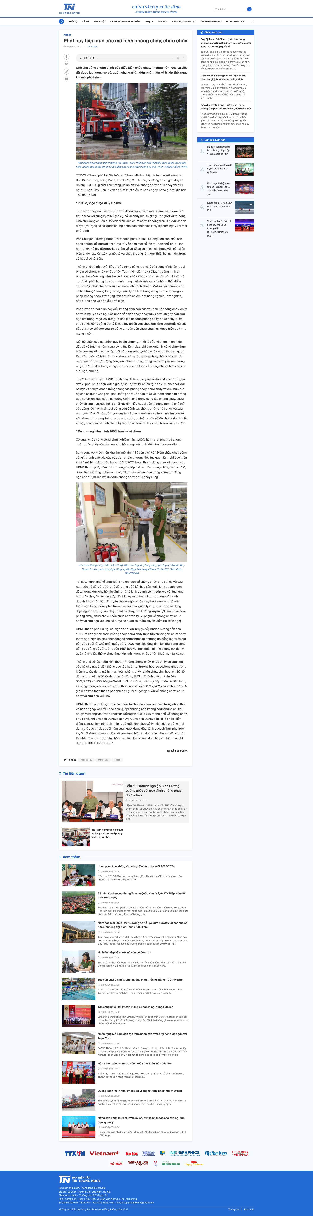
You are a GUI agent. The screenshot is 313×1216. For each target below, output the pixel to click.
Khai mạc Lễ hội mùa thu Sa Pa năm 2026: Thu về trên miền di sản (218, 188)
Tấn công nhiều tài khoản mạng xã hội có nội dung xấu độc (135, 1007)
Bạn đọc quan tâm (215, 139)
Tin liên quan (74, 773)
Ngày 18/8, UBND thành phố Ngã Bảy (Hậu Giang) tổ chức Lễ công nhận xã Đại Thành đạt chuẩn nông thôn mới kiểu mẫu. (141, 1075)
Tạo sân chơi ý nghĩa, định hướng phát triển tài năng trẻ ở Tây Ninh (140, 979)
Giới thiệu (249, 1209)
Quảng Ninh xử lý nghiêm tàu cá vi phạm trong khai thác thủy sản (140, 1090)
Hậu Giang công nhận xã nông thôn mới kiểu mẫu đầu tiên (135, 1063)
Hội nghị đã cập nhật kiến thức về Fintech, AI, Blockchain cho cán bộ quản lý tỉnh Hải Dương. (142, 1133)
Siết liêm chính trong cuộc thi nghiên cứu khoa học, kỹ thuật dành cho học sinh (223, 77)
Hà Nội (94, 46)
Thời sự (73, 21)
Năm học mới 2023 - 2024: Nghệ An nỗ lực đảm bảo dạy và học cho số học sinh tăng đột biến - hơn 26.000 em (142, 925)
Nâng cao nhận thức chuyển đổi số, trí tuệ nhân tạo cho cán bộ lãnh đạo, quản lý (141, 1120)
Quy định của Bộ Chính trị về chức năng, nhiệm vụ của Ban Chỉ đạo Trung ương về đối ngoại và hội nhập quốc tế (226, 43)
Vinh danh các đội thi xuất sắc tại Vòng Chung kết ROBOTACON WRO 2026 (219, 228)
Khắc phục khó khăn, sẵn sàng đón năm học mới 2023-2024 (136, 866)
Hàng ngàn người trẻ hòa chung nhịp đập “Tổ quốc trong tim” (218, 150)
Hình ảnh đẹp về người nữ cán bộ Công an (124, 952)
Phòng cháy (86, 759)
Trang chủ (234, 1209)
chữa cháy (103, 759)
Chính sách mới (213, 32)
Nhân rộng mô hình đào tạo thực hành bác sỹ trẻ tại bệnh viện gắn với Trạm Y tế (142, 1036)
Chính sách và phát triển (125, 21)
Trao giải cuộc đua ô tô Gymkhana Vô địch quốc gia (219, 168)
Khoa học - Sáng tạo (183, 21)
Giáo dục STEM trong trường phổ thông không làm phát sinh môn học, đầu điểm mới (226, 106)
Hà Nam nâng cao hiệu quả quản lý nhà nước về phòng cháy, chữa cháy (107, 833)
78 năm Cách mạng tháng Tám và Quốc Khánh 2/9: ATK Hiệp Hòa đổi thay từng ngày (142, 895)
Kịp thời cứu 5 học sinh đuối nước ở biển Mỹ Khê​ (219, 206)
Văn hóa (162, 21)
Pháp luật (99, 21)
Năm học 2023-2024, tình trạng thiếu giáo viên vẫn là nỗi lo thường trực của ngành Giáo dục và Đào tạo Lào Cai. (140, 877)
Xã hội (85, 21)
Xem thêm (71, 856)
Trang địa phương (210, 21)
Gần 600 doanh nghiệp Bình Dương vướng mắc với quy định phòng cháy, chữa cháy (154, 790)
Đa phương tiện (235, 21)
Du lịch (149, 21)
